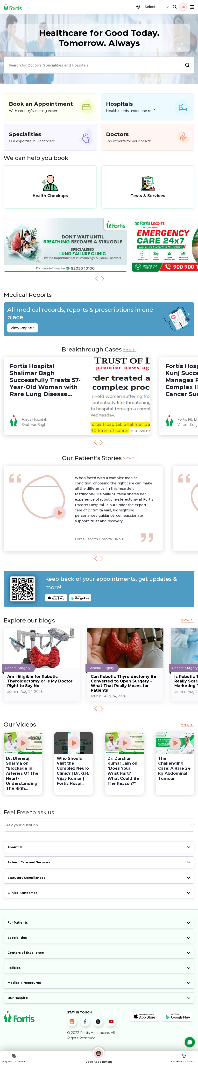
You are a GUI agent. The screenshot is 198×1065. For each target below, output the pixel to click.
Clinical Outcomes (22, 893)
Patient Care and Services (28, 862)
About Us (14, 847)
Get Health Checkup (183, 1061)
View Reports (23, 328)
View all (129, 349)
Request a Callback (14, 1061)
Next (102, 278)
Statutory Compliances (26, 878)
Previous (96, 278)
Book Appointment (98, 1061)
